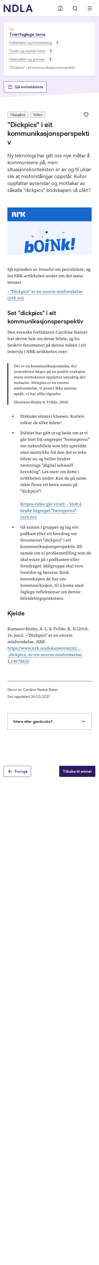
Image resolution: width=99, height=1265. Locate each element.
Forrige (21, 771)
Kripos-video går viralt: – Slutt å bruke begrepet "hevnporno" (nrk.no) (51, 510)
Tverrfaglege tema (27, 34)
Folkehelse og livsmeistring (30, 42)
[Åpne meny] (89, 8)
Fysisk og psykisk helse (27, 51)
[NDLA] (18, 8)
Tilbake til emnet (77, 771)
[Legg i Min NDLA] (86, 114)
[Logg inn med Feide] (60, 8)
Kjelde (15, 613)
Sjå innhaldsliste (29, 87)
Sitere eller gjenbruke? (32, 721)
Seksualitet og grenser (27, 59)
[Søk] (75, 8)
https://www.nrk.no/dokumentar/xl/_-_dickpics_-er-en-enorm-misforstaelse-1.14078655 (45, 654)
